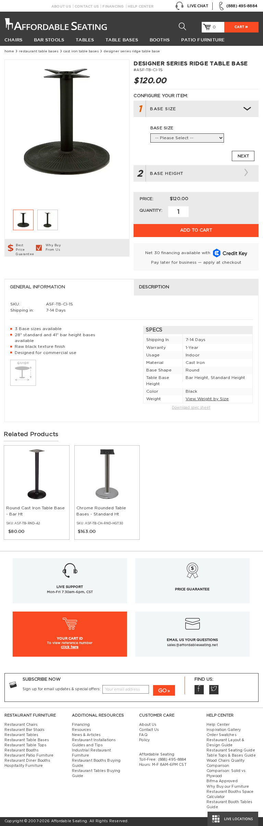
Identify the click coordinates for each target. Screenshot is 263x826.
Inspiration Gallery (223, 730)
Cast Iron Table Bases (81, 51)
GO (162, 690)
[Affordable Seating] (57, 22)
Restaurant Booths (21, 750)
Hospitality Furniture (23, 766)
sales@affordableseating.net (192, 645)
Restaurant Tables (21, 735)
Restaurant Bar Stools (24, 730)
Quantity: (150, 210)
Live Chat (197, 6)
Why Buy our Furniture (227, 786)
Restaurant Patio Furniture (29, 755)
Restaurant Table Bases (38, 51)
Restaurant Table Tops (25, 745)
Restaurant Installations (94, 740)
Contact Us (87, 6)
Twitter (213, 689)
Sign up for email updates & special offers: (62, 689)
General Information (37, 287)
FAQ (143, 735)
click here (69, 647)
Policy (144, 740)
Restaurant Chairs (21, 724)
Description (154, 287)
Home (9, 51)
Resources (81, 730)
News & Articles (86, 735)
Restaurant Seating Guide (230, 750)
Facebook (199, 689)
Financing (113, 6)
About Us (61, 6)
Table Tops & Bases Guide (231, 755)
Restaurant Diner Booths (27, 760)
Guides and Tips (87, 745)
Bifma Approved (221, 781)
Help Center (141, 6)
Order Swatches (221, 735)
